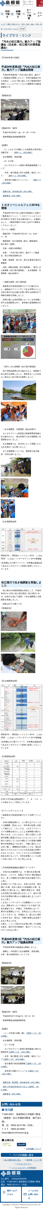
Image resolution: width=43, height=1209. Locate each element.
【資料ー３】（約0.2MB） (14, 1059)
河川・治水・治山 (28, 24)
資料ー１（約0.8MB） (23, 152)
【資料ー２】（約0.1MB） (19, 1052)
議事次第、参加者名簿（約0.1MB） (18, 191)
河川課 (22, 29)
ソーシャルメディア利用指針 (24, 1167)
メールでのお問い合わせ (33, 1194)
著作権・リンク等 (34, 1160)
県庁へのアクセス (12, 1192)
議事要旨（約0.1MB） (12, 195)
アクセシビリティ (24, 1163)
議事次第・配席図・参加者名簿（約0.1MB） (22, 1082)
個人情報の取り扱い (13, 1160)
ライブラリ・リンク (11, 29)
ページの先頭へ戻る (23, 1155)
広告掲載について (33, 1148)
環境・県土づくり (13, 24)
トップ (3, 24)
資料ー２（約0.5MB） (17, 175)
